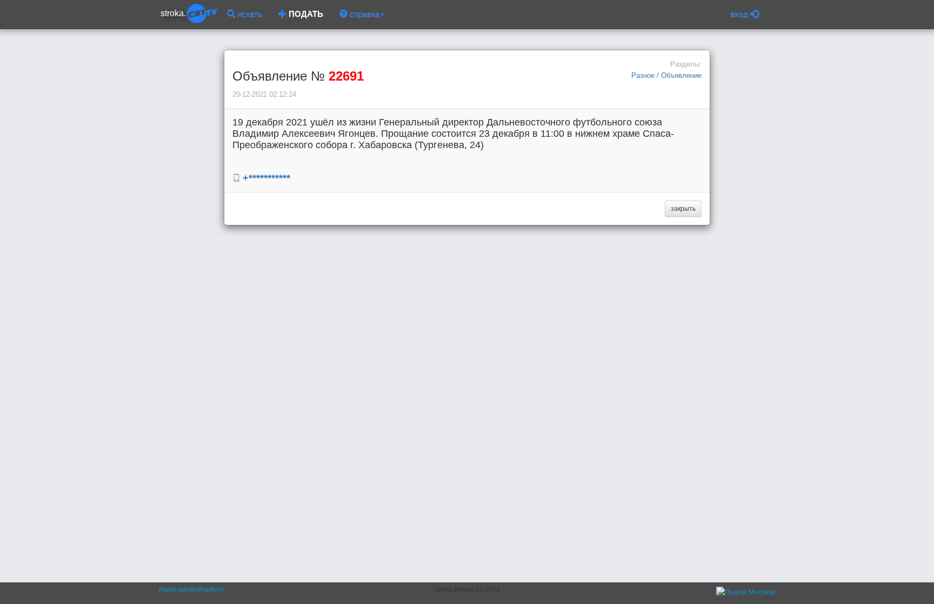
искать (248, 13)
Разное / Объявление (666, 75)
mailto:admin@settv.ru (191, 589)
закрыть (683, 209)
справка (363, 13)
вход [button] (740, 13)
